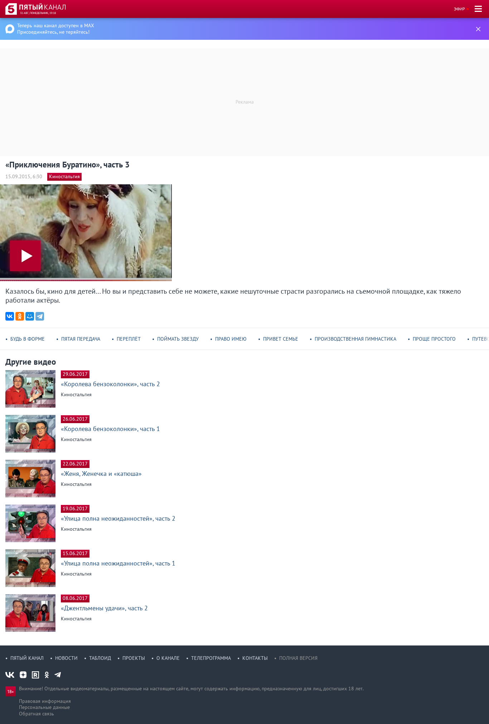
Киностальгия (64, 176)
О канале (168, 658)
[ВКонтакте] (9, 316)
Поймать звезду (178, 339)
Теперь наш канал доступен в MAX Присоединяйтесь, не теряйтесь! (55, 28)
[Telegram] (39, 316)
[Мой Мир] (29, 316)
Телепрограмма (211, 658)
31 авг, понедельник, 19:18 (38, 13)
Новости (66, 658)
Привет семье (280, 339)
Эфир (459, 8)
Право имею (231, 339)
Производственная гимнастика (355, 339)
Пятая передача (80, 339)
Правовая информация (45, 701)
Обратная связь (36, 713)
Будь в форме (27, 339)
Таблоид (100, 658)
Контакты (255, 658)
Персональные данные (44, 707)
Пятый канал (27, 658)
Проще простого (434, 339)
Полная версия (298, 658)
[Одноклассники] (19, 316)
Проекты (133, 658)
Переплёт (129, 339)
